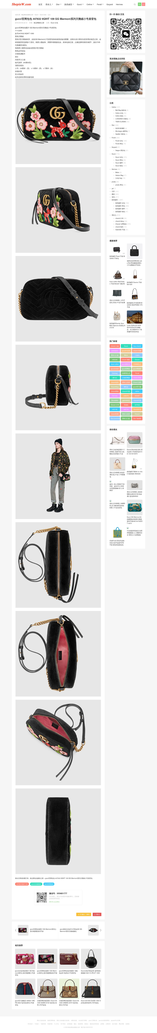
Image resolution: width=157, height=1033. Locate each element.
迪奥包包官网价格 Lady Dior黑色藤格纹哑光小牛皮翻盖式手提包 (134, 263)
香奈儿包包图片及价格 (63, 1020)
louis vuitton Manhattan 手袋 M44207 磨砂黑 (117, 282)
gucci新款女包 (126, 364)
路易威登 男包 (120, 206)
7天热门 (37, 1024)
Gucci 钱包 (119, 166)
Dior (58, 4)
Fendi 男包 (119, 144)
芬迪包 (126, 405)
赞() (97, 914)
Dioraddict (114, 400)
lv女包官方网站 (82, 1020)
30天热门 (30, 1024)
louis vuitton (115, 364)
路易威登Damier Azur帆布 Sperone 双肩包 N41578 (117, 325)
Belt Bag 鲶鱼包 (120, 110)
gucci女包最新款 (36, 884)
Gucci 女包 (43, 15)
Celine (89, 4)
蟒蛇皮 (126, 387)
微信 (75, 1024)
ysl (113, 188)
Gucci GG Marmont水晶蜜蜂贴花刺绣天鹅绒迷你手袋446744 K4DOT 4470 (134, 520)
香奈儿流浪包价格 (126, 414)
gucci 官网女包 (93, 1020)
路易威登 (68, 4)
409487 (137, 396)
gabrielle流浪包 (126, 400)
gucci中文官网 (126, 351)
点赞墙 (102, 1024)
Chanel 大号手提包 (115, 405)
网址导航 (121, 1024)
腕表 (113, 194)
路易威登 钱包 (120, 211)
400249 (114, 360)
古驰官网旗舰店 (126, 378)
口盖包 (137, 355)
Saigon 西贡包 (120, 150)
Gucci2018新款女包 (137, 409)
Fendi (99, 4)
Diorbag (114, 373)
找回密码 (80, 1024)
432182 (114, 409)
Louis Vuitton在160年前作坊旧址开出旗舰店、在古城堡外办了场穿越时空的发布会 (134, 328)
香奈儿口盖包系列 (126, 418)
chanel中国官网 (126, 391)
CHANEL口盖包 (137, 364)
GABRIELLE (126, 373)
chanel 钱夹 (119, 227)
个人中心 (56, 1024)
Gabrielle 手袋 (120, 229)
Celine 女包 (119, 113)
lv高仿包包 (74, 1020)
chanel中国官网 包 (137, 400)
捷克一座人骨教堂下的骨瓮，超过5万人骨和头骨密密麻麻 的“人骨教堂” (117, 487)
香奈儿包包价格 (41, 1020)
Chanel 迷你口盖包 (137, 382)
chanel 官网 (137, 351)
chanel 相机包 (126, 360)
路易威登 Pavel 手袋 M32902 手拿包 (117, 257)
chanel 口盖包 (115, 346)
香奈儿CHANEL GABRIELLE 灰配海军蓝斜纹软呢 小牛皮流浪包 (117, 505)
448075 (126, 396)
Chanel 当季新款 (121, 224)
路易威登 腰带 (120, 209)
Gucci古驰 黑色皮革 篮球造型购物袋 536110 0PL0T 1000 (91, 972)
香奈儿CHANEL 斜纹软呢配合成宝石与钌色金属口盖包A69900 (134, 494)
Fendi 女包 (119, 141)
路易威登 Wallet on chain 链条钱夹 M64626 (134, 472)
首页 (40, 4)
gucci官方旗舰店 (137, 387)
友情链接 (69, 1024)
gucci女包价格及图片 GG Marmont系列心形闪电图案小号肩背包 (25, 973)
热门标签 (114, 1024)
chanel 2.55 (119, 218)
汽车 (113, 191)
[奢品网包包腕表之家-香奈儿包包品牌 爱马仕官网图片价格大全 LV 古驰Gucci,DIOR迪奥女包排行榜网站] (21, 4)
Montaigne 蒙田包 (121, 131)
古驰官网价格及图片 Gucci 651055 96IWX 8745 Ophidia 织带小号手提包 (47, 1003)
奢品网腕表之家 (39, 23)
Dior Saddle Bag (137, 418)
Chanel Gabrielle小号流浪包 (137, 414)
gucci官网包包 (49, 884)
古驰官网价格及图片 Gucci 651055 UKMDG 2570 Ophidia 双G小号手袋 (69, 1003)
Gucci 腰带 (119, 163)
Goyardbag (115, 387)
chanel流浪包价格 (115, 382)
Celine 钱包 (119, 116)
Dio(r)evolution (115, 418)
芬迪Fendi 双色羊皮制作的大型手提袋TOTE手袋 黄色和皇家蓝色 (117, 543)
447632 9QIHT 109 (22, 884)
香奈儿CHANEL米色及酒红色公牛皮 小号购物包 (117, 474)
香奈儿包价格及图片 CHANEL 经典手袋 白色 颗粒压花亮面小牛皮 (117, 451)
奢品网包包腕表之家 (27, 15)
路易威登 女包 (120, 203)
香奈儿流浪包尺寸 (126, 382)
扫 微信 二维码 (84, 914)
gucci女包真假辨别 (104, 1020)
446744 (126, 409)
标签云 (86, 1024)
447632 (137, 405)
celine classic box (137, 391)
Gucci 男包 (119, 160)
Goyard (109, 4)
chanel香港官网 (115, 391)
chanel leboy (119, 221)
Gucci (79, 4)
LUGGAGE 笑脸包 (121, 119)
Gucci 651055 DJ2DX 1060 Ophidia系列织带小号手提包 (91, 1002)
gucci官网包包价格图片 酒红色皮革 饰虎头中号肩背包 (68, 972)
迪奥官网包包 (51, 1020)
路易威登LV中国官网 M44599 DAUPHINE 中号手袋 (134, 305)
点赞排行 (108, 1024)
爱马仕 (115, 378)
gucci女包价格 (115, 369)
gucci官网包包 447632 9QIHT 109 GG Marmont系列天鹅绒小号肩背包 (68, 878)
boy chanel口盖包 (137, 346)
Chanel (137, 360)
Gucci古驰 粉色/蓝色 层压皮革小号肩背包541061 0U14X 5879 (134, 451)
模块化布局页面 (94, 1024)
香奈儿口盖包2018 (115, 355)
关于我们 (63, 1024)
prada (114, 182)
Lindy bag (118, 178)
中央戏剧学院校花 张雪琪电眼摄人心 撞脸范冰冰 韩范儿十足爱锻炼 (134, 533)
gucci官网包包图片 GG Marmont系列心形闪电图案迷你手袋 (47, 972)
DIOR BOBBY (120, 128)
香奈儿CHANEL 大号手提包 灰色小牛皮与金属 (117, 301)
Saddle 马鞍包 (120, 134)
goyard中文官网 (115, 1020)
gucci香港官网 (137, 369)
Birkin (117, 172)
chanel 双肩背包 (137, 378)
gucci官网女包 (126, 369)
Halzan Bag (119, 175)
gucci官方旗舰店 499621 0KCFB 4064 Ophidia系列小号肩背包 (25, 1003)
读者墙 (127, 1024)
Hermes (119, 4)
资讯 (113, 197)
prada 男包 (119, 185)
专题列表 (43, 1024)
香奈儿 (48, 4)
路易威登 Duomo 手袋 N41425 (134, 283)
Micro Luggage (126, 355)
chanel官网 (115, 414)
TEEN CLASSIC (120, 122)
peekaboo (115, 351)
